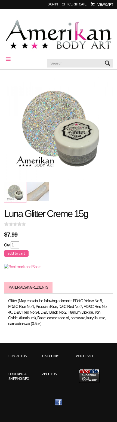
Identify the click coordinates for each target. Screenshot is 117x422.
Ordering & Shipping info (18, 376)
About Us (49, 374)
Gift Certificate (74, 4)
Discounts (50, 356)
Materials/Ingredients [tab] (28, 287)
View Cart (105, 4)
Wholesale (85, 356)
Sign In (53, 4)
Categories (6, 59)
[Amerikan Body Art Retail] (58, 35)
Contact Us (17, 356)
